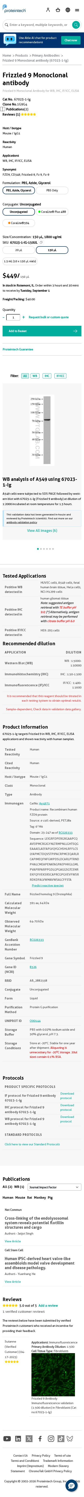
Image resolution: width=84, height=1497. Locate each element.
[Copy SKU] (41, 242)
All (25, 376)
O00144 (35, 1020)
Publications (15, 109)
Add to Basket (17, 331)
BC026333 (66, 832)
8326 (33, 967)
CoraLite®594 (19, 223)
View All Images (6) (42, 531)
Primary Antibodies (46, 55)
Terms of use (62, 1455)
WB (35, 376)
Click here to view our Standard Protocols (32, 1144)
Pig (50, 1197)
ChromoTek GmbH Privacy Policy (50, 1471)
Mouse (20, 1197)
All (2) (7, 1187)
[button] (71, 1486)
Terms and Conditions (25, 1460)
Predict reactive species (48, 885)
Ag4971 (44, 803)
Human (8, 1197)
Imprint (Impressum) (30, 1466)
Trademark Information (58, 1460)
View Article (13, 1241)
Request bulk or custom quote (49, 317)
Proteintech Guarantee (18, 349)
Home (7, 55)
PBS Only (52, 190)
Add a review (48, 1306)
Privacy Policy (41, 1455)
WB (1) (19, 1187)
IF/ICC (60, 376)
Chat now (71, 40)
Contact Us (20, 1455)
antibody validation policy (21, 522)
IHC (47, 376)
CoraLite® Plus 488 (53, 211)
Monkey (40, 1197)
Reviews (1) (11, 114)
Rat (29, 1197)
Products (21, 55)
